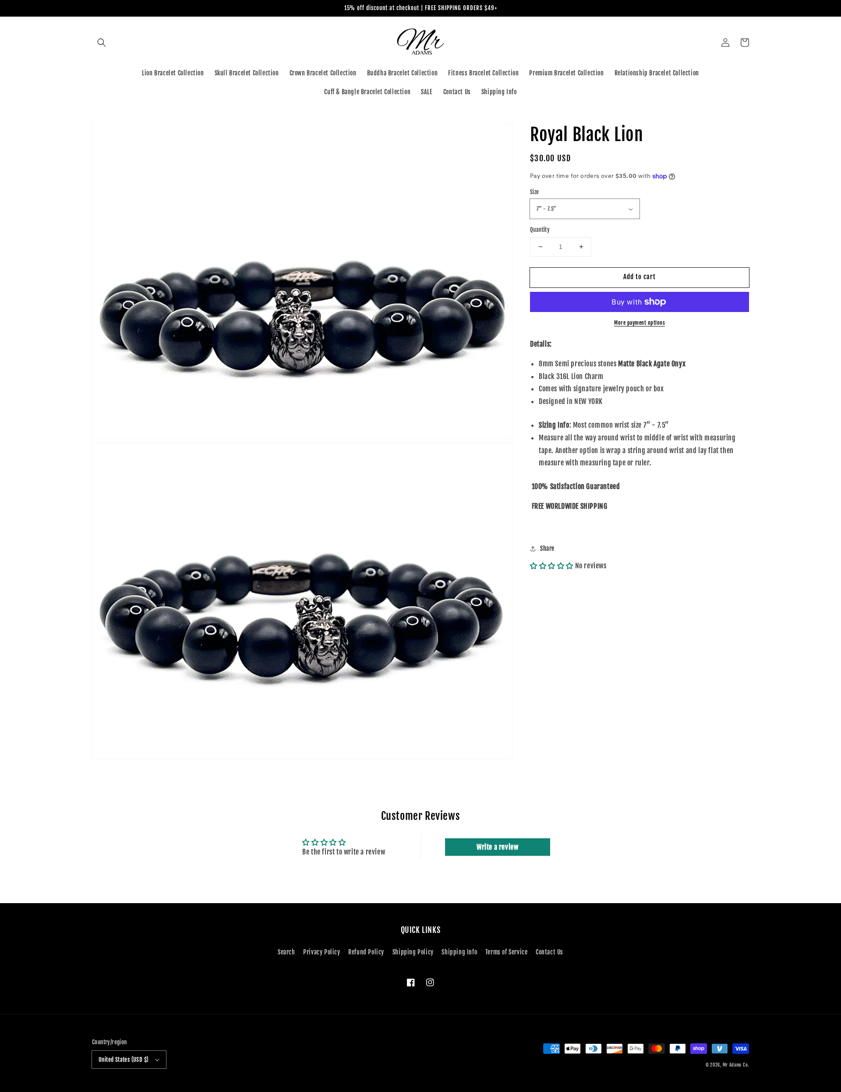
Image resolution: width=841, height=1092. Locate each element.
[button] (101, 42)
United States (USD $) (123, 1059)
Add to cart (639, 277)
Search (286, 952)
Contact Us (549, 952)
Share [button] (547, 548)
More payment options (639, 322)
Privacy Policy (321, 952)
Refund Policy (366, 952)
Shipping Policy (413, 952)
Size (534, 191)
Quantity (540, 229)
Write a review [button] (497, 847)
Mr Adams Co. (736, 1064)
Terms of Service (506, 952)
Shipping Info (459, 952)
